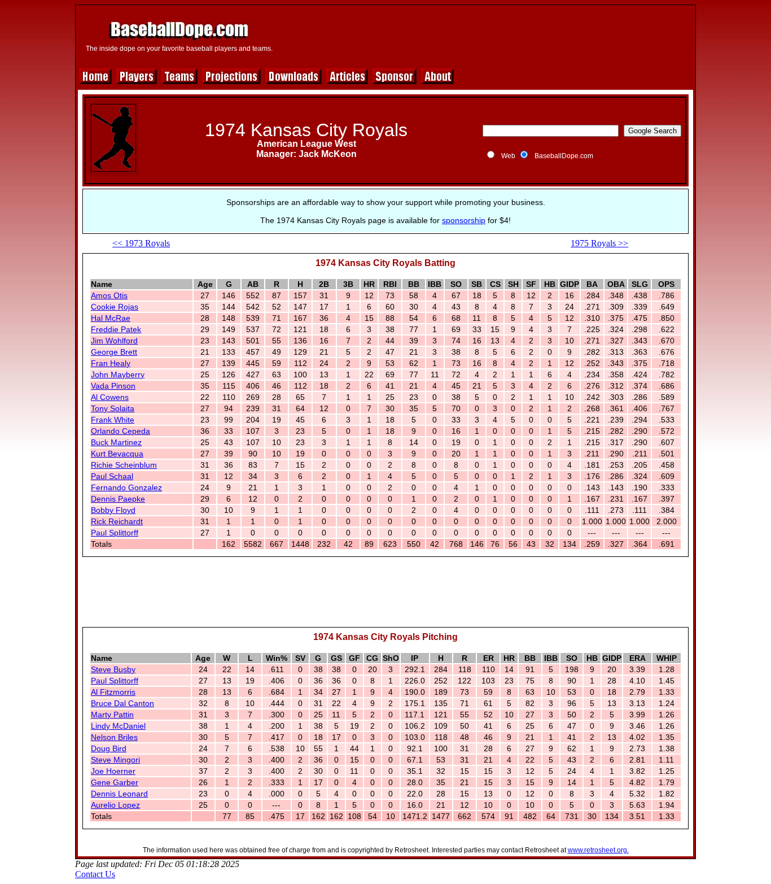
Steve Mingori (115, 759)
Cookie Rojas (114, 306)
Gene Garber (114, 782)
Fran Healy (110, 363)
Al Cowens (110, 397)
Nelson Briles (114, 737)
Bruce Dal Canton (122, 703)
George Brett (114, 351)
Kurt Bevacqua (117, 453)
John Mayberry (117, 374)
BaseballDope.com (564, 156)
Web (508, 156)
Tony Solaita (112, 408)
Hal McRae (110, 318)
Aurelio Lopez (115, 804)
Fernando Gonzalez (126, 487)
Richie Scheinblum (124, 464)
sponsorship (463, 220)
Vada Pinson (113, 385)
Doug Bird (108, 748)
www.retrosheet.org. (598, 850)
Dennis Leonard (119, 793)
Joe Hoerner (113, 771)
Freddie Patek (116, 329)
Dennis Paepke (118, 498)
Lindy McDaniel (118, 725)
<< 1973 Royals (141, 243)
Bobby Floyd (113, 510)
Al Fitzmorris (113, 691)
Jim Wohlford (114, 340)
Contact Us (95, 874)
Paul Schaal (112, 476)
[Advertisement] (485, 35)
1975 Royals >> (599, 243)
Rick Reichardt (117, 521)
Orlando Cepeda (120, 431)
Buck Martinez (116, 442)
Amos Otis (109, 295)
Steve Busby (113, 669)
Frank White (112, 419)
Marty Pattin (112, 714)
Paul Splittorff (114, 532)
